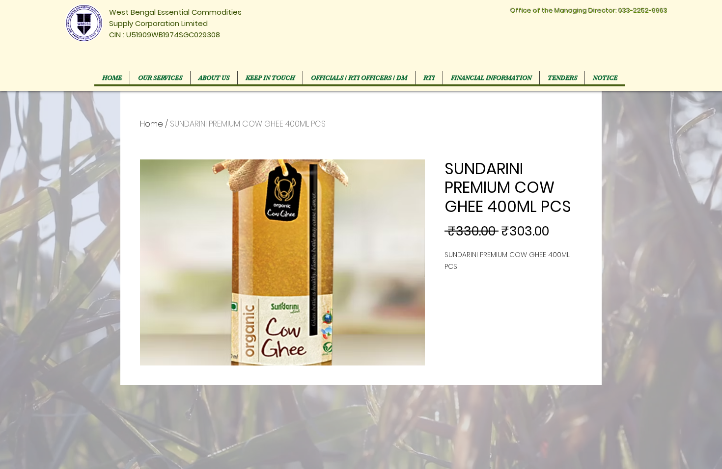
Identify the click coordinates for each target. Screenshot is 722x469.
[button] (359, 77)
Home (151, 124)
